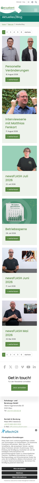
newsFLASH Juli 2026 (16, 178)
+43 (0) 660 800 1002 (12, 424)
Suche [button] (36, 2)
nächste (28, 32)
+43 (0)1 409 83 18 (14, 411)
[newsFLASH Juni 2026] (19, 260)
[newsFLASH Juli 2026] (19, 158)
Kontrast (32, 2)
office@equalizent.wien (18, 427)
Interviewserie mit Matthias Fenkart (15, 123)
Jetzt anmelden (19, 387)
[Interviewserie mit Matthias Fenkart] (19, 101)
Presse (19, 2)
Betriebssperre (16, 229)
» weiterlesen (12, 79)
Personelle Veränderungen (17, 68)
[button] (35, 10)
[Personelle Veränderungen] (19, 48)
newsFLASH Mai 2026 (16, 333)
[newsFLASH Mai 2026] (19, 313)
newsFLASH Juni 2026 (17, 280)
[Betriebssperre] (19, 211)
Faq (23, 2)
